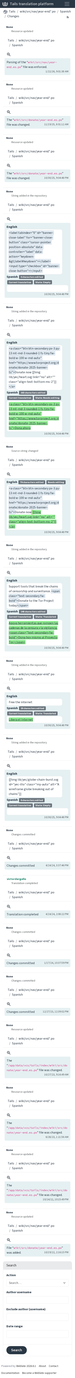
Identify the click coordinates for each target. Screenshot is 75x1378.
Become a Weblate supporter (39, 1373)
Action (11, 1275)
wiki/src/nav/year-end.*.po (38, 11)
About (42, 1366)
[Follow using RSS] (68, 16)
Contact (53, 1366)
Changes (13, 16)
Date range (14, 1326)
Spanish (65, 11)
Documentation (10, 1373)
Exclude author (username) (26, 1309)
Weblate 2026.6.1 (26, 1366)
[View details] (8, 54)
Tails (12, 11)
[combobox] (35, 1283)
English (12, 227)
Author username (18, 1292)
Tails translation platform (32, 4)
